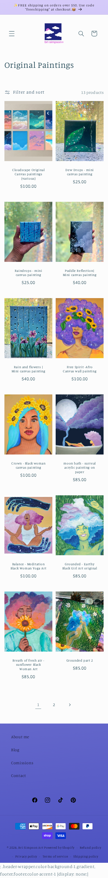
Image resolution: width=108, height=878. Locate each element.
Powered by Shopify (59, 847)
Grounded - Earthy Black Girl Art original (79, 566)
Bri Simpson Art (30, 847)
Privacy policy (26, 856)
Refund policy (90, 847)
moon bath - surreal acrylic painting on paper (79, 467)
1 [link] (38, 704)
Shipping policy (85, 856)
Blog (15, 749)
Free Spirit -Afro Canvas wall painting (79, 369)
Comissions (22, 762)
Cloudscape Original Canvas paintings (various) (28, 174)
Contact (18, 775)
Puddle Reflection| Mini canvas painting (80, 272)
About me (20, 736)
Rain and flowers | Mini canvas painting (28, 369)
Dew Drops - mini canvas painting (79, 172)
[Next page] (69, 704)
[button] (11, 33)
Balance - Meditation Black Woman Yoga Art (28, 566)
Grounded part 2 (79, 660)
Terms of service (55, 856)
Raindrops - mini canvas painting (28, 272)
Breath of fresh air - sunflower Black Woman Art (28, 664)
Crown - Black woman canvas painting (28, 465)
